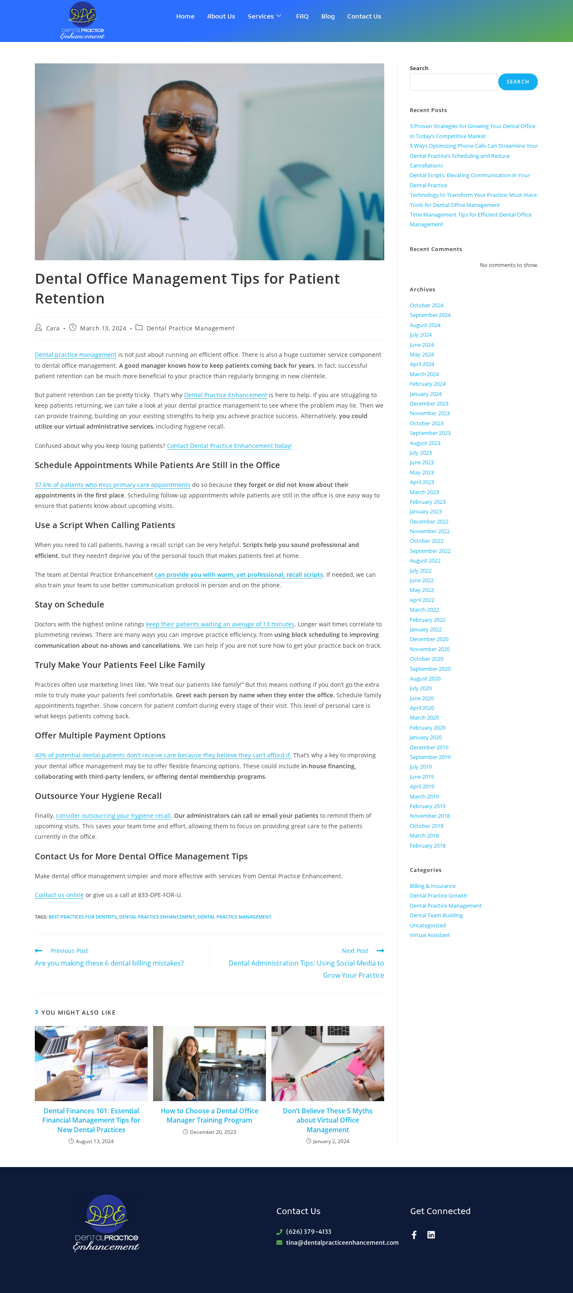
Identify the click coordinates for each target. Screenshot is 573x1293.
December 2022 (429, 521)
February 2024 (427, 383)
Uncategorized (428, 925)
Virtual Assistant (430, 935)
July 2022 (421, 570)
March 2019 (424, 796)
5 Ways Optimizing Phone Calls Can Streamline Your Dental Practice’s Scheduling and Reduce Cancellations (474, 155)
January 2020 (426, 737)
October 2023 (426, 423)
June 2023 (422, 462)
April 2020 (422, 708)
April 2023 (422, 482)
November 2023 (430, 413)
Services (261, 17)
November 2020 (430, 649)
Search (419, 68)
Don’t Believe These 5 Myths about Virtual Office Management (327, 1120)
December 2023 (429, 403)
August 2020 (425, 678)
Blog (328, 17)
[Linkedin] (431, 1235)
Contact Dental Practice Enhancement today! (229, 446)
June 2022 (422, 580)
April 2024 (422, 364)
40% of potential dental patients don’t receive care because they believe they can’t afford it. (163, 755)
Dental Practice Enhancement (225, 395)
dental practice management (234, 916)
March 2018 (424, 835)
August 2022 (425, 560)
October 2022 (426, 540)
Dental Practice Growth (438, 895)
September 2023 (430, 433)
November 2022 (430, 531)
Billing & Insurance (433, 886)
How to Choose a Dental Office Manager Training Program (209, 1115)
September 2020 (430, 669)
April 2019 (422, 786)
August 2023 (425, 443)
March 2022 (424, 609)
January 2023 (426, 511)
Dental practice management (76, 355)
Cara (53, 328)
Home (185, 17)
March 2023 (424, 492)
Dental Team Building (436, 915)
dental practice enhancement (157, 916)
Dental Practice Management (191, 328)
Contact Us (364, 17)
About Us (221, 17)
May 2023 (422, 472)
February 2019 (427, 806)
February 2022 (427, 619)
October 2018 (426, 826)
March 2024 (424, 374)
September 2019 (430, 757)
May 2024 (422, 354)
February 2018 (427, 845)
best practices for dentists (83, 916)
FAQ (302, 17)
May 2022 (422, 590)
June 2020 (422, 698)
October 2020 (426, 658)
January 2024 (426, 394)
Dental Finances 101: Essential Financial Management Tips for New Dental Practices (91, 1120)
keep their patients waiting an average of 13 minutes (220, 624)
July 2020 (421, 688)
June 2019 (422, 776)
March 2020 (424, 717)
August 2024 (425, 325)
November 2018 (430, 815)
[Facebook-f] (414, 1235)
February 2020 (427, 727)
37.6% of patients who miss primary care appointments (112, 485)
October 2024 (426, 305)
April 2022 (422, 600)
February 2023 (427, 501)
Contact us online (59, 895)
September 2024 (430, 315)
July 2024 (421, 334)
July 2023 (421, 452)
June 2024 (422, 344)
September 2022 (430, 551)
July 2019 (421, 766)
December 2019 (429, 747)
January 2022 (426, 629)
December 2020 (429, 639)
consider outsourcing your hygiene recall (113, 815)
